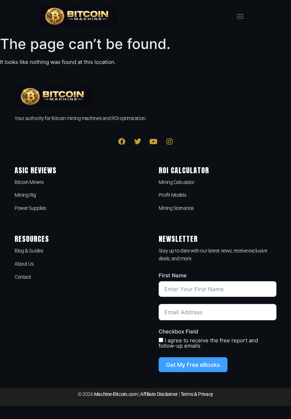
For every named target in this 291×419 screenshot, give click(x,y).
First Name (173, 275)
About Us (24, 264)
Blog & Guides (29, 251)
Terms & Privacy (197, 394)
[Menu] (240, 16)
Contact (23, 277)
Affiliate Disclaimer (159, 394)
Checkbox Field (178, 331)
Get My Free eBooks (193, 364)
